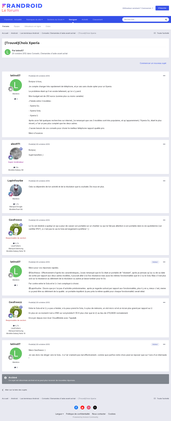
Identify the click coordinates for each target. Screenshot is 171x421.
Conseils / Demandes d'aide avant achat (49, 53)
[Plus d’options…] (164, 75)
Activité (85, 19)
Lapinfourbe (15, 180)
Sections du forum (55, 19)
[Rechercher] (166, 19)
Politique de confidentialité (78, 414)
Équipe (17, 26)
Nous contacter (99, 414)
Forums (5, 26)
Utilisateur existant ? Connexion (137, 8)
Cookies (112, 414)
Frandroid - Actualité (13, 19)
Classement (98, 19)
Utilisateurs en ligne (32, 26)
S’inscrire (162, 8)
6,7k (17, 243)
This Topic (155, 19)
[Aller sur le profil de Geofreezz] (16, 229)
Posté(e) (39, 76)
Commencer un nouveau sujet (153, 63)
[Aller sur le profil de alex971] (16, 153)
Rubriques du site (34, 19)
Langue (59, 414)
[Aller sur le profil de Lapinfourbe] (16, 190)
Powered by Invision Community (85, 417)
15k (16, 167)
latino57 (20, 50)
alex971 (15, 144)
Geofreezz (15, 219)
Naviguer (73, 19)
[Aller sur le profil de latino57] (8, 52)
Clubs (48, 26)
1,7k (17, 204)
